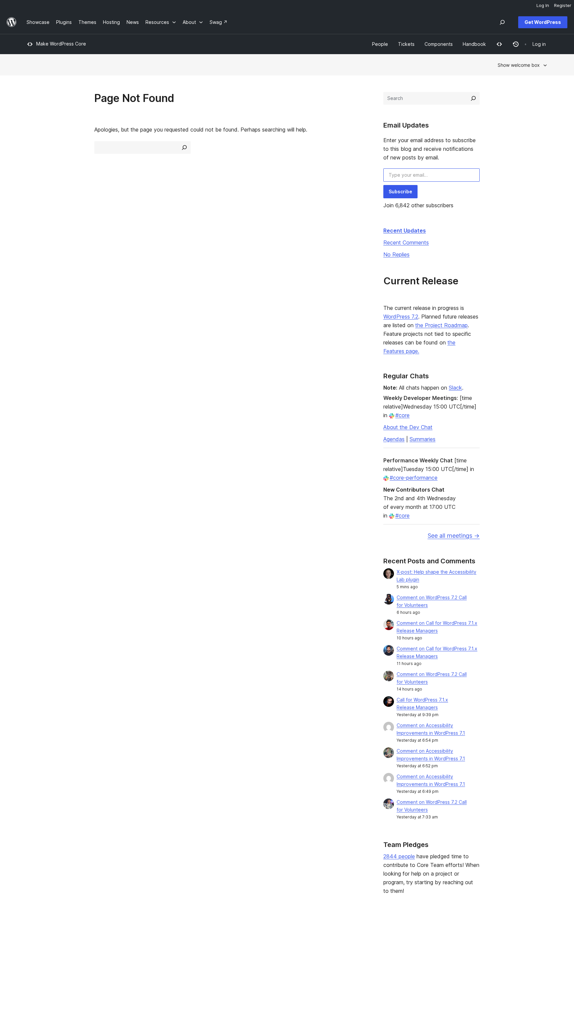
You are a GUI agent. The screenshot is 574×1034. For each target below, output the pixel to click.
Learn (244, 939)
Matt (456, 949)
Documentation (254, 949)
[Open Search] (502, 22)
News (33, 949)
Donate (354, 960)
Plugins (140, 960)
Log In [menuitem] (542, 5)
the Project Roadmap (441, 325)
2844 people (399, 856)
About (33, 939)
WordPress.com (468, 939)
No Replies (396, 254)
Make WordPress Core (61, 44)
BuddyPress (464, 970)
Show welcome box (519, 65)
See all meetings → (454, 535)
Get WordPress (543, 22)
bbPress (460, 960)
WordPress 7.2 (400, 316)
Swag (352, 970)
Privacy (35, 970)
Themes (141, 949)
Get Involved (357, 939)
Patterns (141, 970)
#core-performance (413, 477)
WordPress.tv (255, 970)
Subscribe (400, 191)
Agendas (394, 439)
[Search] (473, 98)
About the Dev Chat (407, 427)
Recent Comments (406, 242)
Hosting (35, 960)
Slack (455, 387)
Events (350, 949)
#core (402, 415)
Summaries (422, 439)
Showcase (143, 939)
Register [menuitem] (562, 5)
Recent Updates (404, 230)
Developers (250, 960)
